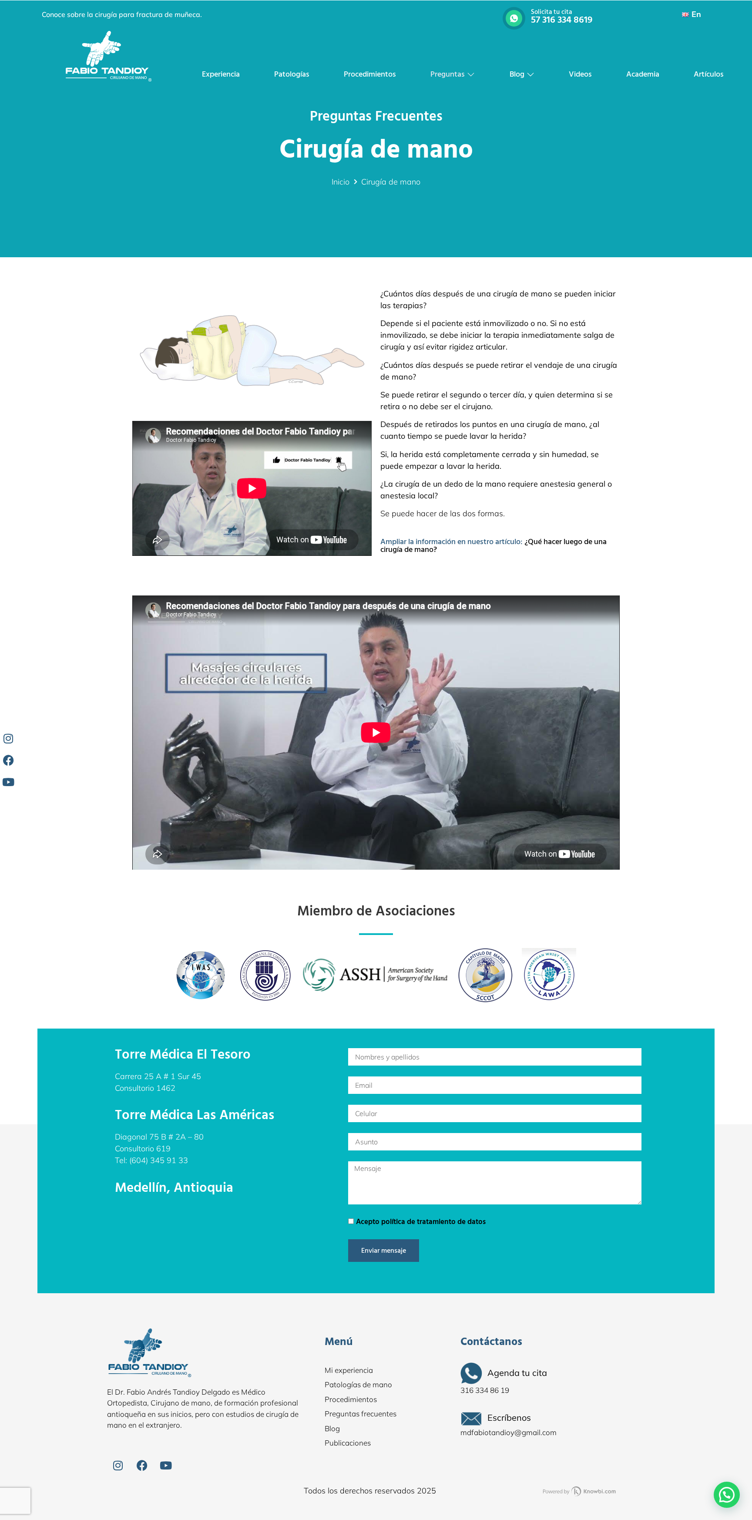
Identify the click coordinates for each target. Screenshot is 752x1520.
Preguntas (447, 74)
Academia (642, 74)
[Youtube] (166, 1465)
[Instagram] (118, 1465)
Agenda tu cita (517, 1372)
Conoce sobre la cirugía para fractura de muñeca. (122, 14)
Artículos (709, 74)
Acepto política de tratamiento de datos (421, 1222)
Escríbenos (509, 1417)
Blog (517, 74)
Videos (580, 74)
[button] (727, 1495)
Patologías (291, 74)
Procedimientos (370, 74)
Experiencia (221, 74)
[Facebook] (142, 1465)
